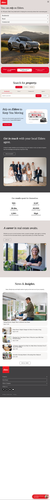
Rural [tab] (19, 91)
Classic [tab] (19, 87)
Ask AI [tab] (26, 87)
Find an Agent (9, 153)
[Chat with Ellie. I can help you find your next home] (47, 497)
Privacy (14, 394)
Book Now (7, 124)
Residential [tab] (7, 91)
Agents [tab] (43, 91)
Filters (45, 95)
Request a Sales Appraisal (24, 70)
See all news (25, 363)
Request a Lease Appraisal (40, 70)
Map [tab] (32, 87)
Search (38, 95)
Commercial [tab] (31, 91)
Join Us (7, 239)
